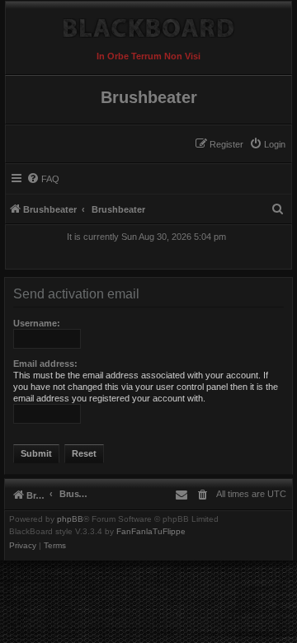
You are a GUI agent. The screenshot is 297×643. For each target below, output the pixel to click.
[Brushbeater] (148, 24)
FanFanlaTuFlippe (151, 532)
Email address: (45, 363)
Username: (36, 323)
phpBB (70, 519)
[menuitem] (267, 144)
